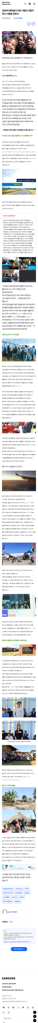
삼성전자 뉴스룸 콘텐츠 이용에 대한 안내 (12, 990)
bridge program (8, 889)
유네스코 (15, 897)
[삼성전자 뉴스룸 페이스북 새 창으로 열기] (13, 1007)
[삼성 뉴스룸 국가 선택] (30, 4)
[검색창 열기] (25, 4)
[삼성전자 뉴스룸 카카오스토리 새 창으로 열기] (23, 1007)
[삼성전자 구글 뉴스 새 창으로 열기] (8, 1012)
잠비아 (22, 897)
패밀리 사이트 (7, 1018)
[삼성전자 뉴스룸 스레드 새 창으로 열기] (28, 1007)
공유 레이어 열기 (33, 24)
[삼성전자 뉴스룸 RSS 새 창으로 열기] (3, 1012)
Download (29, 24)
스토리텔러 (19, 18)
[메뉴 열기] (34, 4)
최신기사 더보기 (18, 949)
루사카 (27, 889)
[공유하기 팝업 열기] (34, 1016)
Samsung (19, 889)
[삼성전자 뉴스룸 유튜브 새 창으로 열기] (3, 1007)
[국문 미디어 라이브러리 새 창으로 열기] (32, 1007)
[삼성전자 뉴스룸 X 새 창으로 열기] (18, 1007)
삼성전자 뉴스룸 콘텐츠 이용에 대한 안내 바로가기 (17, 942)
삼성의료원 (18, 893)
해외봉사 (17, 902)
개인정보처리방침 (6, 987)
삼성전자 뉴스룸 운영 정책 (9, 984)
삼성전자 (27, 893)
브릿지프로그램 (7, 893)
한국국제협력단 (7, 902)
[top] (34, 1020)
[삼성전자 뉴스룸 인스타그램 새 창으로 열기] (8, 1007)
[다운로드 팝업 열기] (34, 1012)
